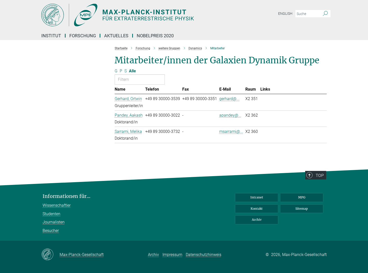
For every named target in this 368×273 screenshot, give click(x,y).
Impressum (172, 254)
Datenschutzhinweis (203, 254)
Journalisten (54, 222)
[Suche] (325, 13)
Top (320, 175)
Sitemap (301, 208)
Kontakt (257, 208)
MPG (301, 197)
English (285, 14)
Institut (51, 36)
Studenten (51, 213)
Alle (132, 71)
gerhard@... (229, 98)
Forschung (82, 36)
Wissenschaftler (57, 205)
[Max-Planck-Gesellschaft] (50, 255)
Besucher (51, 230)
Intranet (256, 197)
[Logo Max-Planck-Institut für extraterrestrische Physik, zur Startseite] (135, 15)
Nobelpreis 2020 (155, 36)
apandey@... (230, 115)
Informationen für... (66, 196)
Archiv (257, 219)
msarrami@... (231, 131)
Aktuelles (116, 36)
